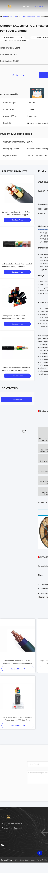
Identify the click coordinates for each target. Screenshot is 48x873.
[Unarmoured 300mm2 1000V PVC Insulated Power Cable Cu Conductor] (17, 639)
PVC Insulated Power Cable (29, 17)
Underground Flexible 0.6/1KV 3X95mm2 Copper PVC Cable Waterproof (13, 318)
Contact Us (17, 75)
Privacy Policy (6, 860)
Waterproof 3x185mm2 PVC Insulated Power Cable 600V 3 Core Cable (17, 718)
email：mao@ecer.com (13, 828)
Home (26, 6)
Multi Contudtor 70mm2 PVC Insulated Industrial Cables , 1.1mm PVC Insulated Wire (17, 266)
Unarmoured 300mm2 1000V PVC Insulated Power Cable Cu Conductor (17, 661)
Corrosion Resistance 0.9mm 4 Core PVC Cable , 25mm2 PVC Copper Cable (16, 214)
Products (38, 6)
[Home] (10, 6)
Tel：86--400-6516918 (13, 823)
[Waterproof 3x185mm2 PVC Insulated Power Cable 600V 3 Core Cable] (17, 696)
